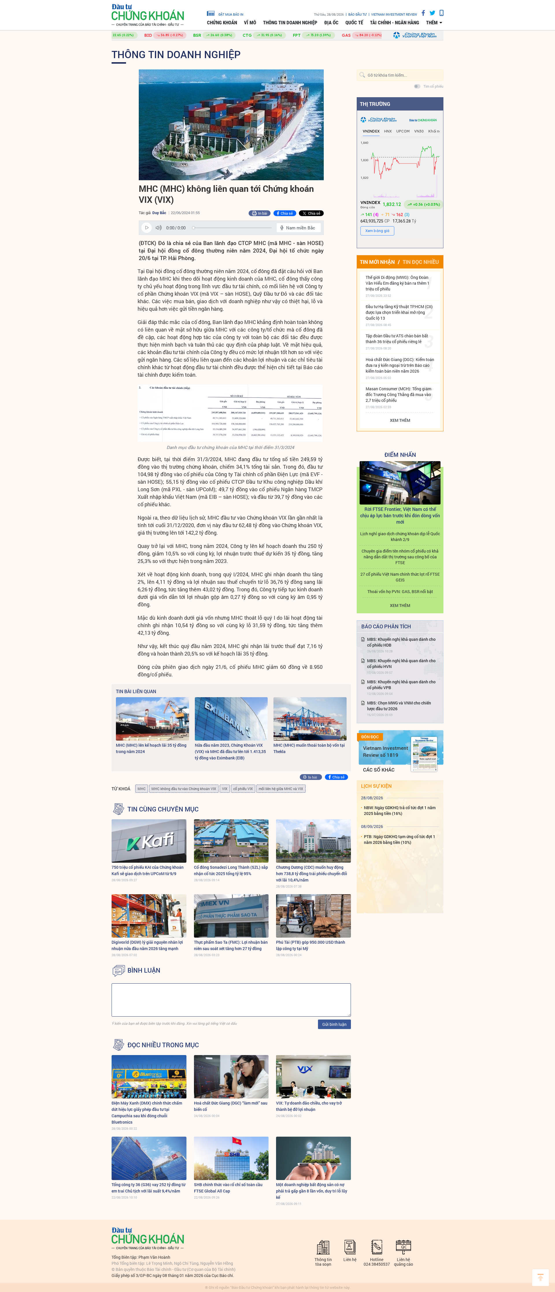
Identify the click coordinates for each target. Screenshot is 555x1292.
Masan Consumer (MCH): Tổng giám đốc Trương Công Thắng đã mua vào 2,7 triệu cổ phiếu (398, 394)
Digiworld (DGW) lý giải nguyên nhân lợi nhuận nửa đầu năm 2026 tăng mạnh (147, 945)
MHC (142, 788)
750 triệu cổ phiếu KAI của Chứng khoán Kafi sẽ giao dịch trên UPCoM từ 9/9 (148, 870)
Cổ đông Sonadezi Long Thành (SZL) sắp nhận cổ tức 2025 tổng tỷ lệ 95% (231, 870)
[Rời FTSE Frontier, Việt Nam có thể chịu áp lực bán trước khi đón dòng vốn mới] (400, 483)
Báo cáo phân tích (386, 626)
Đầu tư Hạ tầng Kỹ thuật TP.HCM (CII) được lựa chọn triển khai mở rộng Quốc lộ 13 (399, 312)
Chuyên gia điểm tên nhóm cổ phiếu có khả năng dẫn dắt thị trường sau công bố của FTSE (400, 556)
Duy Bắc (159, 212)
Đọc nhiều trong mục (163, 1045)
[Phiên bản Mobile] (439, 13)
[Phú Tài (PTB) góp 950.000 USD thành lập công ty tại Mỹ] (313, 916)
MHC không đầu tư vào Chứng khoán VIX (183, 788)
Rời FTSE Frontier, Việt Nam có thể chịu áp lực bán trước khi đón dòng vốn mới (400, 515)
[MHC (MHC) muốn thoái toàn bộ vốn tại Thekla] (310, 719)
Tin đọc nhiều (421, 261)
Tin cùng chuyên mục (163, 809)
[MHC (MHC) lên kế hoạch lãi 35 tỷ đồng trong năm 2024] (152, 719)
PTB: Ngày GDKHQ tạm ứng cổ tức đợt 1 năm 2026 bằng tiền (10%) (399, 839)
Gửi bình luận (334, 1024)
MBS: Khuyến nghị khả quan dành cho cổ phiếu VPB (401, 684)
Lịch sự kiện (376, 786)
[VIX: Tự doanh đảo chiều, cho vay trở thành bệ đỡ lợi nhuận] (313, 1076)
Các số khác (379, 769)
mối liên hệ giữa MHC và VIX (281, 788)
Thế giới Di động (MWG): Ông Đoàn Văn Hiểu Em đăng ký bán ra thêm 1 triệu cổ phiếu (398, 283)
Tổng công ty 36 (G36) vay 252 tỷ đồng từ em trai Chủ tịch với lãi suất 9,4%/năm (148, 1188)
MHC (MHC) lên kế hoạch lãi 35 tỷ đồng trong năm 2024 (151, 748)
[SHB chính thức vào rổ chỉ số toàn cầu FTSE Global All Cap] (231, 1158)
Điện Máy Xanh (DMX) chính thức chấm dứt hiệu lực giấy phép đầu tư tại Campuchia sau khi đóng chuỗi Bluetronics (147, 1112)
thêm (432, 22)
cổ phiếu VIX (243, 788)
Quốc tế (354, 22)
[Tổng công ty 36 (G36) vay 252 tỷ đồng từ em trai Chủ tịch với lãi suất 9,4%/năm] (149, 1158)
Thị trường (375, 103)
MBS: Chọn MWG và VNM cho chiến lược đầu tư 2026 (399, 705)
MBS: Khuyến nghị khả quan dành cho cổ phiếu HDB (401, 642)
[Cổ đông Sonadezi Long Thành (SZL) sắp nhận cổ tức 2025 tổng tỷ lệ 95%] (231, 841)
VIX (224, 788)
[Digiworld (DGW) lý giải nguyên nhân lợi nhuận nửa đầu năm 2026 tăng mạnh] (149, 916)
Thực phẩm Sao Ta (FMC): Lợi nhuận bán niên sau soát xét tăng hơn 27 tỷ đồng (231, 945)
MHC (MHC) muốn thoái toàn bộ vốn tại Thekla (309, 748)
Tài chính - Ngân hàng (394, 22)
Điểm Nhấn (400, 454)
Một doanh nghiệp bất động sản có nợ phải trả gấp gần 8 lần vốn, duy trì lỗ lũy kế (311, 1191)
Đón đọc (370, 737)
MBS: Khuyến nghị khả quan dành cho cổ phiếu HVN (401, 663)
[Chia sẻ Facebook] (421, 13)
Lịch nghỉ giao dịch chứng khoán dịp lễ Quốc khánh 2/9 (400, 536)
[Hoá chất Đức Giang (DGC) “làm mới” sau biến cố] (231, 1076)
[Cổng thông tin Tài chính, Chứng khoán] (148, 15)
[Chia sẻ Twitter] (430, 13)
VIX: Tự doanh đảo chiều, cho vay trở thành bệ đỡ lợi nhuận (309, 1106)
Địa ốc (331, 22)
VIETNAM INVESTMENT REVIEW (394, 14)
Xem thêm (400, 420)
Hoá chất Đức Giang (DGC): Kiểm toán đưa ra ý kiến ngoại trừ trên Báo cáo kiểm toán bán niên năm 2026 (400, 365)
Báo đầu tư (357, 14)
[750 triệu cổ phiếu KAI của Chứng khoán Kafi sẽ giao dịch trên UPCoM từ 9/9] (149, 841)
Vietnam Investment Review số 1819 (385, 751)
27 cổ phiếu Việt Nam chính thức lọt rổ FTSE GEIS (400, 577)
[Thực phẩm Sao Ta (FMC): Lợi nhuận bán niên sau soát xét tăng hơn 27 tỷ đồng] (231, 916)
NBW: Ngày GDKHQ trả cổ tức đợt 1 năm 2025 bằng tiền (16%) (400, 810)
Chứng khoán (222, 22)
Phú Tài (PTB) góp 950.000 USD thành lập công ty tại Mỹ (310, 945)
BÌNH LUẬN (143, 970)
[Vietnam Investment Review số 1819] (424, 754)
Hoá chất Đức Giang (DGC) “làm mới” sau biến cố (230, 1106)
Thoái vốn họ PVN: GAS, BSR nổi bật (400, 591)
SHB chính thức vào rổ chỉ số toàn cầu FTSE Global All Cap (228, 1188)
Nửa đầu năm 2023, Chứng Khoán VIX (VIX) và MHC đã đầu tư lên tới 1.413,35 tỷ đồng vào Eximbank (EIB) (230, 751)
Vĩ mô (250, 22)
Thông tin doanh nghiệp (290, 22)
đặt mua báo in (231, 14)
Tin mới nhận (377, 261)
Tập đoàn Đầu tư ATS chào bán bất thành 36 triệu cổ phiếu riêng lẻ (397, 338)
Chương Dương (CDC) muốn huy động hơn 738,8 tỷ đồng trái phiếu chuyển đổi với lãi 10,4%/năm (311, 873)
